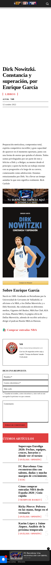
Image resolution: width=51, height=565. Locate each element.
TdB (12, 99)
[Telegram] (23, 111)
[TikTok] (24, 361)
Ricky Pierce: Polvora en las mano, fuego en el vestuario (33, 509)
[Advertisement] (25, 34)
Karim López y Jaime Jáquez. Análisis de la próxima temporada (31, 526)
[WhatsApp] (17, 111)
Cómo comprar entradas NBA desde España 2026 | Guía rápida (31, 491)
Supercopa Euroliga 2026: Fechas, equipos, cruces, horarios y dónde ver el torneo (32, 451)
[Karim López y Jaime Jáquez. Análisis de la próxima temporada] (9, 528)
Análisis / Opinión (29, 459)
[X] (11, 111)
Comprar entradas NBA (22, 330)
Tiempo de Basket (30, 500)
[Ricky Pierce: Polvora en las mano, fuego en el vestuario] (9, 511)
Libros (10, 94)
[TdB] (11, 352)
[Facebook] (5, 111)
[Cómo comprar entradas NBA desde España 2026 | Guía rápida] (9, 491)
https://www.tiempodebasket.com (31, 348)
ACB (21, 480)
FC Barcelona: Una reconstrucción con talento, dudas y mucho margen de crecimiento (32, 471)
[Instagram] (20, 361)
